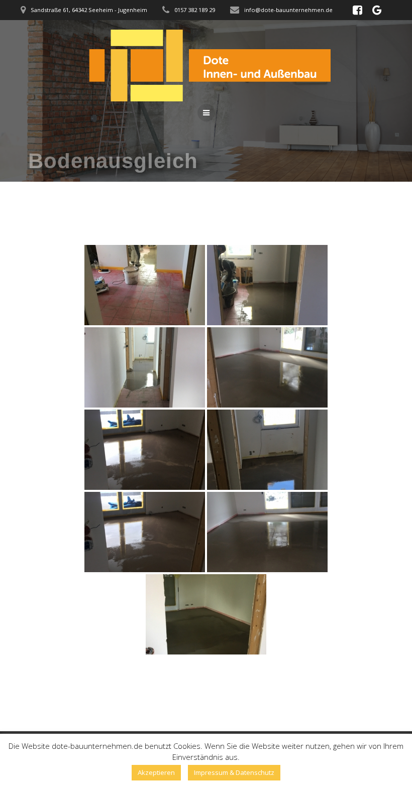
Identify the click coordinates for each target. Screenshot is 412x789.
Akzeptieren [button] (156, 772)
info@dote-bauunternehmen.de (288, 10)
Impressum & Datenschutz (234, 772)
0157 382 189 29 (194, 10)
